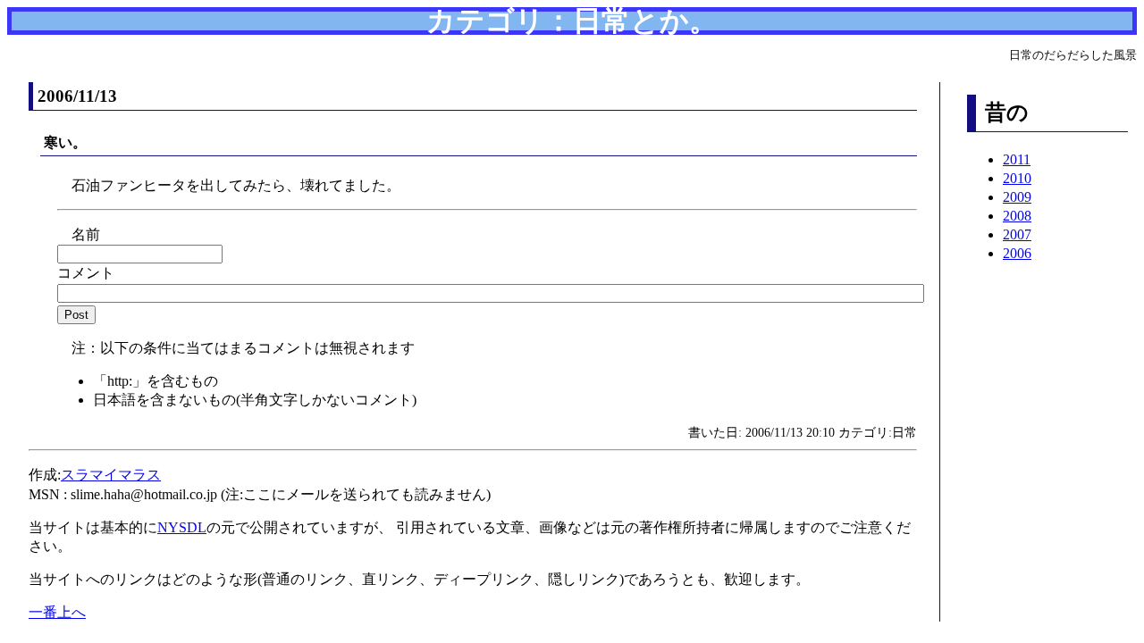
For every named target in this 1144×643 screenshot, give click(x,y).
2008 (1017, 215)
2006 (1017, 253)
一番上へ (57, 612)
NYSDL (181, 527)
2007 (1017, 234)
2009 (1017, 197)
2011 (1016, 159)
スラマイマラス (111, 474)
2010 (1017, 178)
